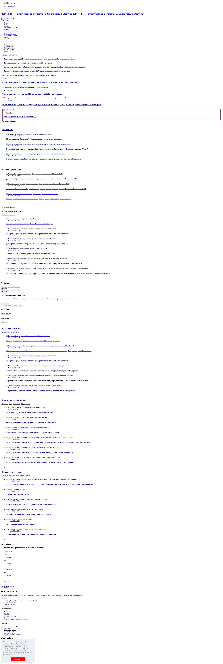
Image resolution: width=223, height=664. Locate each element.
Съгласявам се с (12, 305)
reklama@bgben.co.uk (10, 602)
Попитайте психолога (8, 475)
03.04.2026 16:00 (15, 531)
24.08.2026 (8, 78)
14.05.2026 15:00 (15, 511)
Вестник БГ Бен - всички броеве (13, 634)
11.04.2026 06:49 (15, 429)
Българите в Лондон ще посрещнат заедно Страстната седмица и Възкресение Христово (39, 452)
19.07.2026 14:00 (15, 337)
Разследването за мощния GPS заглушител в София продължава (33, 94)
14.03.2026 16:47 (15, 459)
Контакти (7, 614)
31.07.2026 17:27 (15, 481)
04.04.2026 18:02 (15, 521)
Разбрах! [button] (18, 659)
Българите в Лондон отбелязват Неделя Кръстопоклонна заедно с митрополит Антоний (39, 462)
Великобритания (13, 31)
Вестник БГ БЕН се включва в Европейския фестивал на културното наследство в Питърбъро (42, 371)
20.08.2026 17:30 (15, 175)
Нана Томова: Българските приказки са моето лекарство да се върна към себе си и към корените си (44, 263)
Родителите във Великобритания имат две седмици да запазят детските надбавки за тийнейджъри (43, 159)
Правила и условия (10, 616)
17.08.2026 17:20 (15, 185)
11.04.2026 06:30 (15, 439)
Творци (4, 332)
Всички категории (9, 633)
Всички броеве (9, 121)
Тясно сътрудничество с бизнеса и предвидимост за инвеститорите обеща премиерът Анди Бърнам (44, 67)
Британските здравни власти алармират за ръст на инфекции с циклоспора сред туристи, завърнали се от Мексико (50, 484)
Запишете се (4, 304)
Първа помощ (20, 475)
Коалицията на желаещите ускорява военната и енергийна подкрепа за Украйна (40, 82)
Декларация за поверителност (13, 618)
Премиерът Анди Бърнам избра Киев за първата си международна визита (34, 139)
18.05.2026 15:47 (15, 387)
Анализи (12, 215)
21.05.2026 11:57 (15, 409)
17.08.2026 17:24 (15, 155)
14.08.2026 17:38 (15, 195)
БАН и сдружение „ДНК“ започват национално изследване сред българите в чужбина (39, 59)
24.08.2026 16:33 (15, 135)
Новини (6, 29)
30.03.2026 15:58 (15, 449)
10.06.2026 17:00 (15, 501)
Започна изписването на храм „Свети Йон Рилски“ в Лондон (29, 224)
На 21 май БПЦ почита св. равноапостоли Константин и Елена (30, 413)
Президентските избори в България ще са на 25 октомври (28, 63)
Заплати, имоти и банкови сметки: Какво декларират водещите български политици (38, 199)
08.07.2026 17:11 (15, 491)
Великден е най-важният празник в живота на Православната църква (33, 432)
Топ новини (7, 628)
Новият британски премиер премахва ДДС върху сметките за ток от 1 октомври (37, 71)
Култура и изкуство (10, 34)
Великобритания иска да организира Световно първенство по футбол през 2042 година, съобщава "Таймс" (47, 149)
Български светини (14, 404)
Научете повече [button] (8, 654)
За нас (6, 24)
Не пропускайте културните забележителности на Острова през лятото (33, 341)
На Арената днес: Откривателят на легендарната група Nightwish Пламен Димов (37, 234)
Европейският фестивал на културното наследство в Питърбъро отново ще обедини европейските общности (47, 381)
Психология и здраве (10, 35)
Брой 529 (12, 110)
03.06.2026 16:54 (15, 377)
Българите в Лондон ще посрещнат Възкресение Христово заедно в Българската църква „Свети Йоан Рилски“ (48, 442)
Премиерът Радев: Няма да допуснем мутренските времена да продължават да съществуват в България (51, 104)
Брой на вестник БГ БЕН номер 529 (19, 117)
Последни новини (9, 631)
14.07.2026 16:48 (15, 347)
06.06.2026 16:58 (15, 230)
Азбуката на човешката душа (17, 494)
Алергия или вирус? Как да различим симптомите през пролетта (31, 534)
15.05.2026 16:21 (15, 260)
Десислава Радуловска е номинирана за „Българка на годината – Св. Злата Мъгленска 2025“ (42, 179)
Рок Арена (16, 332)
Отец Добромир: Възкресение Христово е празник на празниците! (31, 422)
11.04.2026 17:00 (15, 419)
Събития (9, 332)
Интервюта (5, 215)
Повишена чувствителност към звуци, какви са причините (28, 514)
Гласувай (7, 581)
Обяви (6, 37)
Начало (6, 23)
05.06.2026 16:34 (15, 240)
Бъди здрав (28, 475)
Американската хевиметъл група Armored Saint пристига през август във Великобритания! (41, 391)
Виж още (3, 598)
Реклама (6, 26)
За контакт (7, 38)
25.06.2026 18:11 (15, 220)
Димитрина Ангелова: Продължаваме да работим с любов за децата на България (37, 244)
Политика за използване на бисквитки (15, 619)
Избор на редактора (10, 630)
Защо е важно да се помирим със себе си (21, 524)
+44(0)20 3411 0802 (10, 604)
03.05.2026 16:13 (15, 270)
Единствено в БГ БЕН (10, 27)
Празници (5, 404)
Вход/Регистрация (9, 6)
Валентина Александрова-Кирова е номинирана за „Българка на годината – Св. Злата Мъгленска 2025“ (46, 189)
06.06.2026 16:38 (15, 367)
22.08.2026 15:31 (15, 145)
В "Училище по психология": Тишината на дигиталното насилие (31, 504)
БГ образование (25, 404)
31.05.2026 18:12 (15, 250)
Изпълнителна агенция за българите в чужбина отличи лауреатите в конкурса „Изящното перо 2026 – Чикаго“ (48, 351)
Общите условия (17, 305)
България (10, 32)
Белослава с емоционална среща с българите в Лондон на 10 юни (31, 254)
